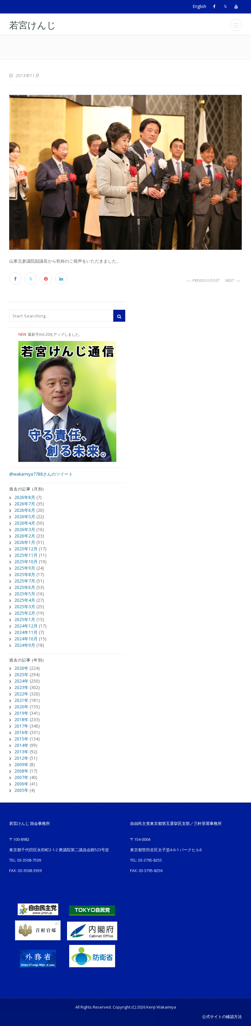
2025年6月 (24, 587)
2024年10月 (26, 639)
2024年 (21, 681)
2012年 (21, 758)
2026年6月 (24, 510)
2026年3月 (24, 529)
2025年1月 (24, 619)
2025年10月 (26, 561)
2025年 (21, 674)
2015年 (21, 739)
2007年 (21, 777)
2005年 (21, 790)
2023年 (21, 687)
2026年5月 (24, 516)
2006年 (21, 784)
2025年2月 (24, 613)
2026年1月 (24, 542)
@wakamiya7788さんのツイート (41, 474)
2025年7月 (24, 581)
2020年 (21, 707)
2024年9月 (24, 645)
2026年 (21, 668)
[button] (236, 25)
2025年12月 (26, 549)
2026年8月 (24, 497)
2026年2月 (24, 536)
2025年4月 (24, 600)
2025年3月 (24, 606)
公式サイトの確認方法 (222, 1016)
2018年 (21, 719)
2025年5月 (24, 594)
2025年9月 (24, 568)
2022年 (21, 694)
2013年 (21, 752)
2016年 (21, 732)
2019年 (21, 713)
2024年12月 (26, 626)
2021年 (21, 700)
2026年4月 (24, 523)
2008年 (21, 771)
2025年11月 (26, 555)
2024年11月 (26, 632)
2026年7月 (24, 504)
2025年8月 (24, 574)
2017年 (21, 726)
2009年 (21, 764)
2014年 (21, 745)
